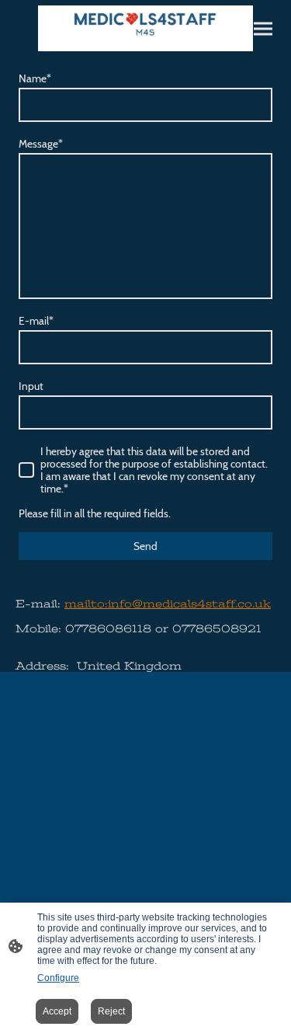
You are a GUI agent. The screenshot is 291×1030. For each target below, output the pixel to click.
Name (35, 78)
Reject (111, 1011)
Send (145, 546)
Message (41, 143)
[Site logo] (146, 28)
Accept (57, 1011)
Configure (58, 978)
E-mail (36, 321)
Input (31, 386)
